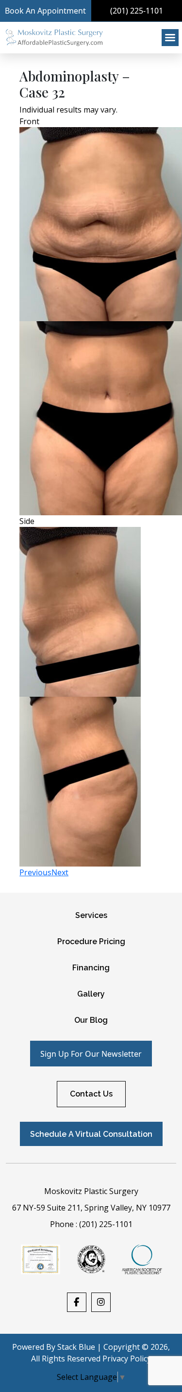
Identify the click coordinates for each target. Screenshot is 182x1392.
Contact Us (91, 1093)
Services (91, 915)
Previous (35, 872)
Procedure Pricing (91, 941)
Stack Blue (76, 1347)
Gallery (91, 994)
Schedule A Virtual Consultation (91, 1134)
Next (59, 872)
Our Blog (91, 1020)
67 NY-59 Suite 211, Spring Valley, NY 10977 (91, 1207)
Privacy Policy (126, 1358)
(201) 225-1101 (105, 1224)
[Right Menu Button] (170, 37)
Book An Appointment (45, 10)
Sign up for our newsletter (91, 1053)
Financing (91, 967)
